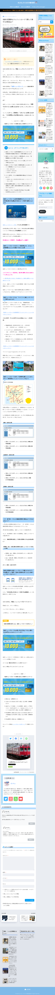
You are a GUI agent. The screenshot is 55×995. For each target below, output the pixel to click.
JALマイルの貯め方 (25, 6)
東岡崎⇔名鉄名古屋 (11, 172)
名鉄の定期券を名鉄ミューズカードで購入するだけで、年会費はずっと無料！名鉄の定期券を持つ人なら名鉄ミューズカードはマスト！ (19, 185)
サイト (4, 884)
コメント (5, 855)
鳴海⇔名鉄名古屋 (10, 169)
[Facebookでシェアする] (16, 738)
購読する (42, 211)
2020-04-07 (8, 829)
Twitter (6, 801)
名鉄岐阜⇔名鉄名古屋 (11, 170)
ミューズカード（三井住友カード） (13, 61)
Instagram (11, 801)
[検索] (51, 21)
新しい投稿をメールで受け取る (11, 896)
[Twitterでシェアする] (10, 738)
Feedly (16, 801)
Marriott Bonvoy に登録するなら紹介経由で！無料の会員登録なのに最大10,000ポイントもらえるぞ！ (27, 10)
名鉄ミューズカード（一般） (10, 224)
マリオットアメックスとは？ (38, 6)
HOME (28, 989)
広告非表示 (31, 772)
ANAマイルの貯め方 (14, 6)
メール (5, 878)
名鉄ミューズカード (17, 86)
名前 (4, 872)
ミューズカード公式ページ (18, 724)
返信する (31, 823)
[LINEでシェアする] (26, 738)
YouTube (20, 801)
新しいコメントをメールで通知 (11, 893)
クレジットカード (24, 772)
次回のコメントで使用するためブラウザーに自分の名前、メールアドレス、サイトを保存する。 (18, 890)
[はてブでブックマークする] (21, 738)
